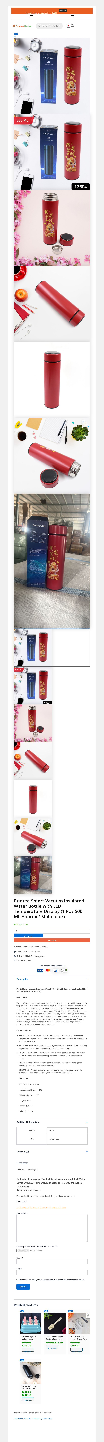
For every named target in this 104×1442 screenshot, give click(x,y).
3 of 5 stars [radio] (41, 1207)
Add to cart (28, 936)
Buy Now (52, 940)
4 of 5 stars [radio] (51, 1207)
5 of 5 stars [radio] (61, 1207)
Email (19, 1269)
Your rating (21, 1201)
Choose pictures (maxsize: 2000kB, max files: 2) (36, 1246)
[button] (31, 17)
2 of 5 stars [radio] (31, 1207)
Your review (22, 1213)
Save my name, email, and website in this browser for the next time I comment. (52, 1280)
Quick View (30, 1332)
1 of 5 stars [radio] (21, 1207)
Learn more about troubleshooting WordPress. (33, 1418)
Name (19, 1258)
